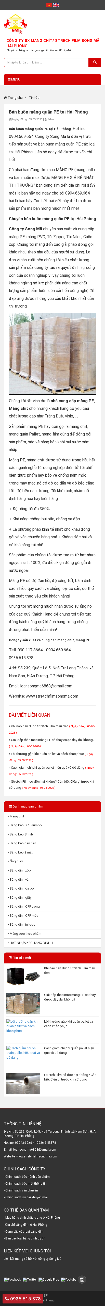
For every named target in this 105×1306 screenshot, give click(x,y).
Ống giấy (16, 861)
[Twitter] (30, 1279)
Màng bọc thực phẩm (25, 934)
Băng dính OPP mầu (23, 915)
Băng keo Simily (21, 834)
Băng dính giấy (20, 897)
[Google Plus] (49, 1279)
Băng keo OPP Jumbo (25, 825)
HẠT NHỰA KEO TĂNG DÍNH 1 (31, 943)
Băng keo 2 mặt (21, 852)
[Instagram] (82, 1279)
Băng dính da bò (21, 888)
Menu (15, 79)
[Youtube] (69, 1279)
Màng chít (16, 816)
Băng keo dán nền (22, 843)
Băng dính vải (19, 879)
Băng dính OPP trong (24, 906)
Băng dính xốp (20, 870)
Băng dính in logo (22, 924)
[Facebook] (13, 1279)
